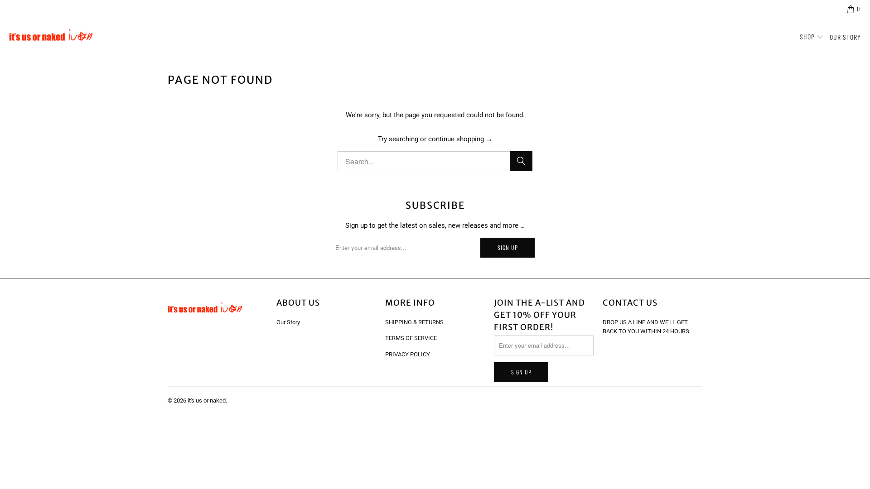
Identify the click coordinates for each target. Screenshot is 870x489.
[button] (812, 37)
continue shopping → (460, 139)
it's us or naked (207, 400)
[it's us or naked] (51, 37)
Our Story (288, 322)
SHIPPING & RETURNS (414, 322)
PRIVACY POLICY (407, 354)
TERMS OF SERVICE (411, 338)
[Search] (521, 161)
